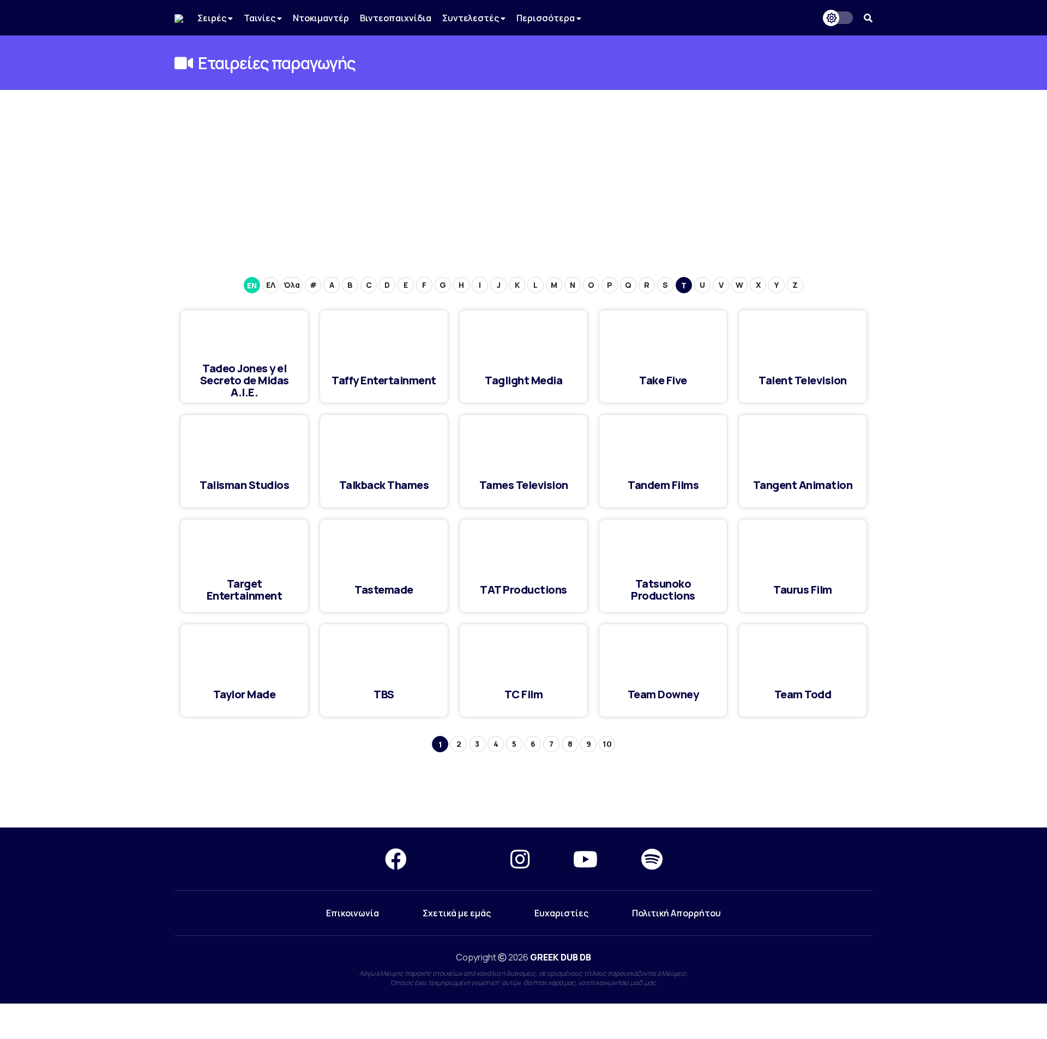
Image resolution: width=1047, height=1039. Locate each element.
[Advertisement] (523, 171)
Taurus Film (802, 589)
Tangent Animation (803, 485)
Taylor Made (244, 694)
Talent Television (803, 380)
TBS (384, 694)
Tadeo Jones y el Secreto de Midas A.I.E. (244, 380)
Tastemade (383, 589)
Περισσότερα (546, 18)
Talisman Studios (244, 485)
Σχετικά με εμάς (457, 913)
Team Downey (663, 694)
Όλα (292, 285)
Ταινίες (260, 18)
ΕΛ (270, 285)
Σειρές (212, 18)
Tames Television (523, 485)
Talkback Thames (384, 485)
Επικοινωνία (352, 913)
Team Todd (803, 694)
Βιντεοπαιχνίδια (395, 18)
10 (607, 744)
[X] (458, 859)
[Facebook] (396, 859)
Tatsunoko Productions (663, 589)
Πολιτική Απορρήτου (676, 913)
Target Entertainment (244, 589)
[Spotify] (652, 859)
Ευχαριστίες (561, 913)
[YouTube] (585, 859)
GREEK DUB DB (560, 957)
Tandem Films (663, 485)
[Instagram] (519, 859)
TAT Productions (523, 589)
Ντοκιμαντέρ (321, 18)
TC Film (523, 694)
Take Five (663, 380)
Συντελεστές (471, 18)
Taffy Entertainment (384, 380)
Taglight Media (523, 380)
